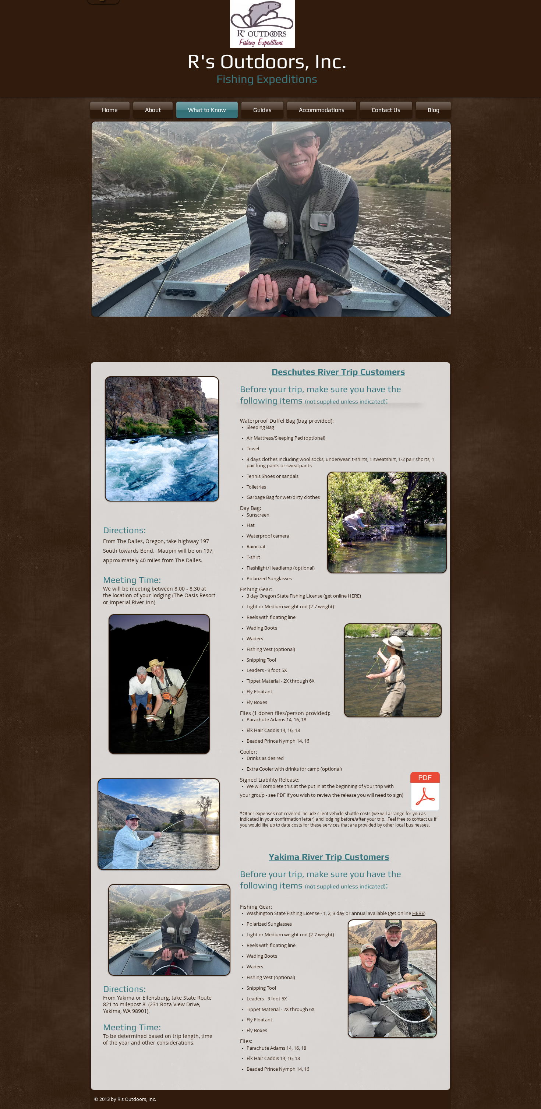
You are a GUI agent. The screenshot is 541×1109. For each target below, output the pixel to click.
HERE (354, 595)
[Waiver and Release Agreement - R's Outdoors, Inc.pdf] (425, 792)
